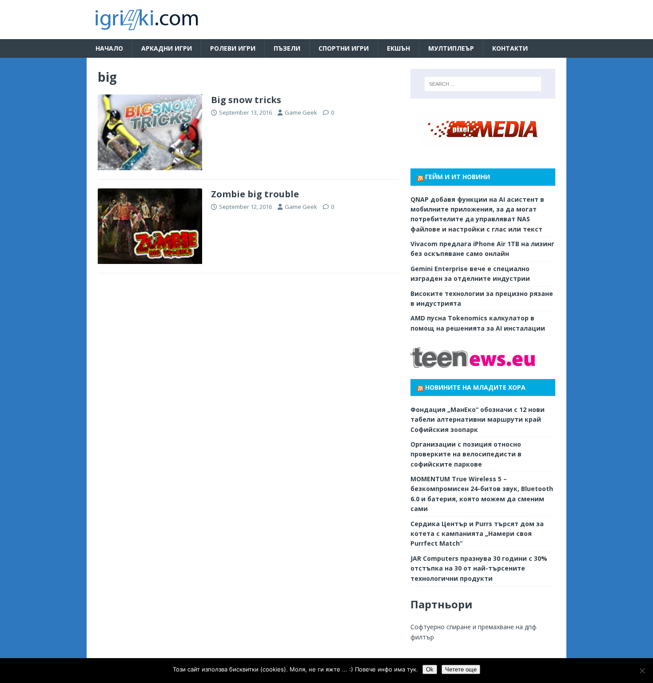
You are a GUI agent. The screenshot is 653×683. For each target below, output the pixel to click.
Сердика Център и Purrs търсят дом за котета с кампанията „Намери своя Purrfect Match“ (477, 533)
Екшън (398, 48)
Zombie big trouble (255, 194)
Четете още (461, 669)
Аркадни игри (166, 48)
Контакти (510, 48)
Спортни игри (344, 48)
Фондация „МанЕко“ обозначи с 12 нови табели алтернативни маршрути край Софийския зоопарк (477, 419)
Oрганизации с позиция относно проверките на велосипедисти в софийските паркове (466, 454)
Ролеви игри (232, 48)
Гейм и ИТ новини (457, 176)
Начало (109, 48)
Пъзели (287, 48)
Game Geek (301, 112)
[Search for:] (483, 84)
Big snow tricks (246, 100)
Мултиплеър (451, 48)
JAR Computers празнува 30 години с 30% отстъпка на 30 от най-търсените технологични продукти (478, 568)
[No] (641, 670)
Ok (430, 669)
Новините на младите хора (475, 387)
